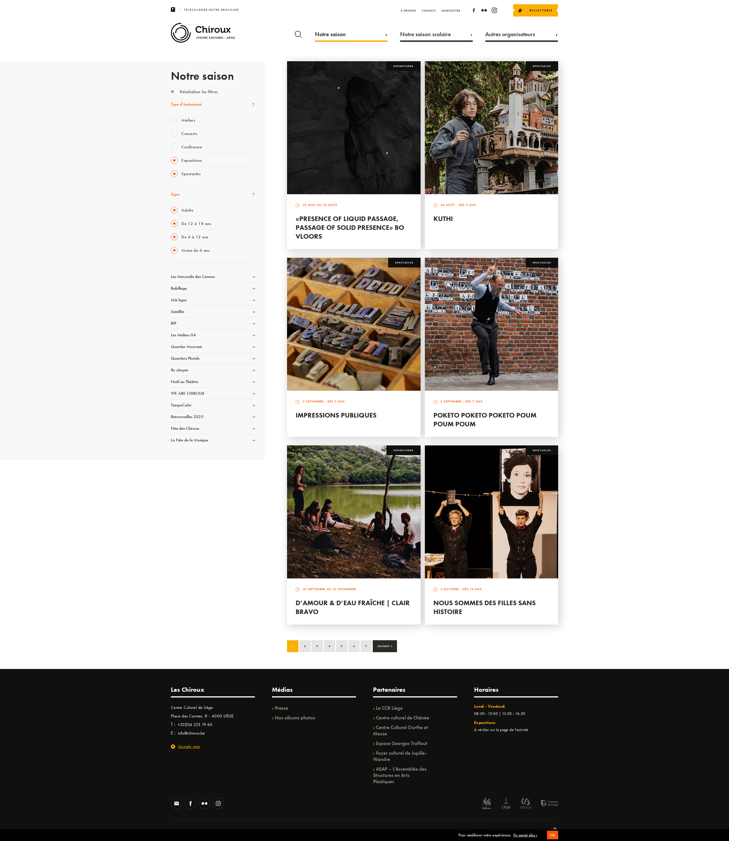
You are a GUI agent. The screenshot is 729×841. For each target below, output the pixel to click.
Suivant (385, 645)
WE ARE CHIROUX (187, 393)
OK (552, 835)
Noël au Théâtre (184, 381)
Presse (281, 708)
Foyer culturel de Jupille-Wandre (400, 756)
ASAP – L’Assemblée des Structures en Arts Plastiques (400, 775)
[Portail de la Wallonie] (486, 804)
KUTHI (443, 218)
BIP (173, 323)
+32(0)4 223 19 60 (195, 724)
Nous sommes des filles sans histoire (484, 607)
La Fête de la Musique (189, 440)
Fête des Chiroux (185, 428)
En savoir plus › (525, 835)
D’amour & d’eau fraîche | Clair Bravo (353, 607)
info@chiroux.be (191, 733)
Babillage (179, 288)
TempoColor (181, 405)
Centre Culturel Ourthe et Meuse (400, 730)
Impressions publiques (336, 415)
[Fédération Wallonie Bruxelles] (525, 804)
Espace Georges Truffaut (401, 743)
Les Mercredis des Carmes (193, 276)
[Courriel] (176, 804)
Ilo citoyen (179, 370)
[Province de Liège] (545, 804)
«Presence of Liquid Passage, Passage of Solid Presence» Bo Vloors (350, 227)
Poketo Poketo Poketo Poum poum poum (484, 419)
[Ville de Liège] (506, 804)
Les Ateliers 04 (183, 335)
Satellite (177, 311)
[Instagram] (494, 11)
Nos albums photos (295, 718)
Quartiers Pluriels (185, 358)
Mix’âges (179, 300)
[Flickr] (484, 11)
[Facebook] (473, 11)
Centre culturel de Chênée (402, 718)
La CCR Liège (389, 708)
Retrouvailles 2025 (187, 417)
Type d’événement (186, 104)
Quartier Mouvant (186, 346)
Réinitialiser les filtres (198, 92)
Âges (175, 194)
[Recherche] (298, 33)
